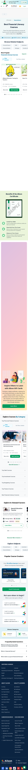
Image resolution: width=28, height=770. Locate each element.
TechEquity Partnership (19, 742)
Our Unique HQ (4, 694)
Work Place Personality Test (7, 737)
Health (2, 675)
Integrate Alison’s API (19, 735)
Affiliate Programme (19, 723)
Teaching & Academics (19, 678)
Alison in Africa (4, 709)
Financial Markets (6, 48)
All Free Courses (17, 694)
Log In (24, 6)
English (3, 673)
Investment (24, 45)
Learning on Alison (5, 702)
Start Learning (14, 90)
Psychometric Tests (5, 728)
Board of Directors (5, 689)
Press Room (4, 707)
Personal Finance (6, 45)
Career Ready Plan (5, 725)
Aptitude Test (5, 730)
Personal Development (18, 673)
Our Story (3, 686)
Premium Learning (18, 704)
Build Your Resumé (5, 720)
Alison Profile (17, 725)
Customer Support (22, 763)
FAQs (19, 760)
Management (17, 670)
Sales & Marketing (17, 675)
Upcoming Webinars (19, 749)
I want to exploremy (9, 612)
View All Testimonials (14, 589)
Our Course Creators (5, 699)
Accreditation (17, 686)
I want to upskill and (11, 603)
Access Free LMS (18, 720)
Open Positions (4, 697)
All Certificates (17, 689)
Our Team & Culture (5, 691)
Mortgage (17, 48)
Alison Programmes (5, 712)
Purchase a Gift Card (18, 707)
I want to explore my (10, 620)
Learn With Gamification (20, 737)
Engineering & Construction (7, 670)
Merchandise (17, 752)
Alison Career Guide (5, 723)
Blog (2, 704)
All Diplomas (16, 691)
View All (24, 54)
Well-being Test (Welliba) (8, 733)
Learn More (13, 406)
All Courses (9, 20)
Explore (1, 6)
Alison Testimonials (18, 697)
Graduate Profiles (17, 699)
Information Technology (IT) (7, 678)
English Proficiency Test (8, 740)
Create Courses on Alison (20, 728)
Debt (16, 45)
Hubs (15, 702)
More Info (5, 90)
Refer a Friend (18, 740)
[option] (11, 79)
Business (3, 668)
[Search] (2, 5)
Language (16, 668)
